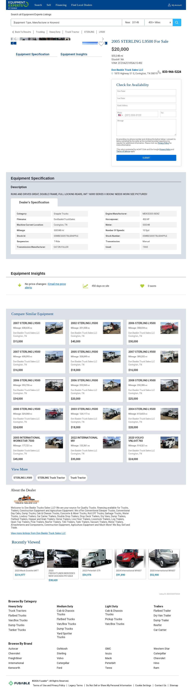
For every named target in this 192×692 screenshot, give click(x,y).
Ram (156, 667)
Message (120, 121)
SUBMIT (146, 158)
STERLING (89, 32)
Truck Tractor (72, 32)
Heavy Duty (54, 32)
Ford (59, 667)
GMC (108, 648)
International (16, 663)
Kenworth (14, 667)
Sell (49, 4)
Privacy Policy (163, 143)
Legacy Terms (76, 685)
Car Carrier (160, 629)
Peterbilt (110, 663)
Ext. (162, 113)
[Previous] (16, 39)
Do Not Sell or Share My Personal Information (109, 685)
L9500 (102, 32)
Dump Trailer (161, 620)
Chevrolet (14, 653)
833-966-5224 (171, 72)
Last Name (121, 98)
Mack (108, 658)
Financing (61, 4)
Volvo (60, 658)
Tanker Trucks (17, 629)
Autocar (13, 648)
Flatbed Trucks (17, 615)
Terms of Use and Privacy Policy (49, 685)
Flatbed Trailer (162, 610)
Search (38, 4)
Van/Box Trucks (18, 620)
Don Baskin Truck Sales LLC (127, 69)
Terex (108, 667)
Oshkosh (62, 648)
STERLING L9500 (23, 477)
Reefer (158, 625)
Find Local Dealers (81, 4)
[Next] (102, 39)
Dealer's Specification (34, 202)
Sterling (61, 653)
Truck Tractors (17, 610)
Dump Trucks (16, 625)
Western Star (162, 648)
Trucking (40, 32)
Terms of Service (123, 151)
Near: (127, 22)
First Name (121, 91)
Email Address (122, 105)
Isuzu (108, 653)
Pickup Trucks (113, 619)
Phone (119, 113)
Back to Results (23, 32)
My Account (177, 5)
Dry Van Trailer (162, 615)
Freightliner (15, 658)
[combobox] (120, 115)
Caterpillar (63, 663)
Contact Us (160, 685)
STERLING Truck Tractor (51, 477)
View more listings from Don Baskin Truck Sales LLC (38, 533)
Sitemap (174, 685)
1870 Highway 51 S (124, 73)
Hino (156, 663)
